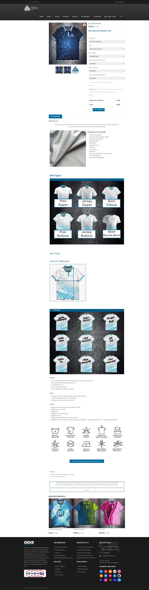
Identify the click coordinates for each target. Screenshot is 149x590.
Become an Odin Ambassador (85, 547)
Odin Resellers (81, 572)
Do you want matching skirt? (97, 75)
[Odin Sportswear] (31, 8)
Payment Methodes (60, 555)
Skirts (57, 16)
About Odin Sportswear (61, 547)
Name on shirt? (93, 67)
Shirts (49, 16)
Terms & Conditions (60, 566)
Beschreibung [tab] (55, 116)
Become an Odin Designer (84, 553)
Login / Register (119, 2)
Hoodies (66, 16)
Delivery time (106, 90)
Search (121, 16)
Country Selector (59, 575)
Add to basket (98, 109)
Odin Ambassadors (83, 569)
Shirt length (92, 53)
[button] (84, 25)
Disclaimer (57, 569)
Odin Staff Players (82, 566)
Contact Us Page (104, 560)
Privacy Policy (58, 572)
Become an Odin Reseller (84, 550)
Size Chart (57, 553)
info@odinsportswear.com (109, 556)
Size (90, 45)
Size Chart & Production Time (99, 31)
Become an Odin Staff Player (85, 555)
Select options (59, 533)
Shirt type (92, 38)
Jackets (75, 16)
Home (41, 16)
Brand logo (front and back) (97, 60)
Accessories (85, 16)
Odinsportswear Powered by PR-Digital (38, 588)
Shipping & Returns (60, 550)
